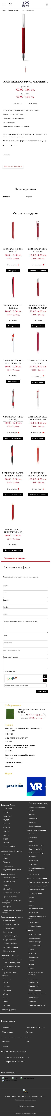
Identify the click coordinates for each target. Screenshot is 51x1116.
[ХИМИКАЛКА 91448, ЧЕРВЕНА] (38, 353)
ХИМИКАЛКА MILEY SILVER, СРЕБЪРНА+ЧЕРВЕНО (13, 419)
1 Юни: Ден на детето (12, 963)
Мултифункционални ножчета (36, 869)
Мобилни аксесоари (36, 853)
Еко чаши (32, 1001)
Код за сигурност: (10, 671)
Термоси (6, 862)
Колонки (32, 841)
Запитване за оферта (14, 558)
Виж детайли (13, 271)
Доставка (29, 1032)
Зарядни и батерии (36, 845)
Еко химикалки (35, 826)
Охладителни (34, 922)
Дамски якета (34, 957)
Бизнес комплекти (10, 877)
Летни (5, 994)
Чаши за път (8, 866)
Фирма (5, 586)
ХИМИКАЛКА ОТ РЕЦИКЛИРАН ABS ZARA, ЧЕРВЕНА (13, 531)
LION (5, 839)
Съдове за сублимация (12, 870)
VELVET (6, 824)
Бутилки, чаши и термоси (11, 851)
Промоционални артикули (12, 917)
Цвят (5, 636)
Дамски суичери (35, 945)
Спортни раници (35, 893)
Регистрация (6, 1027)
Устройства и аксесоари (36, 830)
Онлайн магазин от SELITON (25, 1114)
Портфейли (7, 889)
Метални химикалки (37, 807)
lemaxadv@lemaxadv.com (19, 1057)
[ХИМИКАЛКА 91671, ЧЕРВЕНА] (25, 62)
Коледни (6, 1005)
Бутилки (6, 854)
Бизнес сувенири (7, 874)
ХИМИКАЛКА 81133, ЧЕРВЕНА (13, 306)
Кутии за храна (9, 951)
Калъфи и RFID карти (11, 893)
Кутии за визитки (10, 897)
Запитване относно (10, 657)
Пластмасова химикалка (13, 166)
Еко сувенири (34, 986)
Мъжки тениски (35, 934)
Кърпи (31, 965)
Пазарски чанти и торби (38, 886)
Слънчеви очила (9, 921)
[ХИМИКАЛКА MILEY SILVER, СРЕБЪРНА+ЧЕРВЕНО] (13, 410)
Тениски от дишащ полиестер (36, 973)
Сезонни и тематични (10, 955)
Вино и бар (7, 932)
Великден (7, 979)
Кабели (31, 834)
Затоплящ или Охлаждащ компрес (12, 912)
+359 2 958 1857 (18, 1062)
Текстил (29, 931)
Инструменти (34, 874)
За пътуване (33, 912)
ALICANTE (7, 809)
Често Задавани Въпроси (35, 1027)
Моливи (32, 814)
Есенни (6, 998)
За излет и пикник (10, 947)
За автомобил (34, 860)
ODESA (6, 835)
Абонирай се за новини (14, 762)
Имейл (5, 607)
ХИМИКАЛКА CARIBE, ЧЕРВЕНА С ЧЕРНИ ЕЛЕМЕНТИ (13, 475)
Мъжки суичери (35, 942)
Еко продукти (32, 979)
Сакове (31, 905)
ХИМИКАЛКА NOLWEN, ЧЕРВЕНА (37, 474)
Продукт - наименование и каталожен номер (20, 621)
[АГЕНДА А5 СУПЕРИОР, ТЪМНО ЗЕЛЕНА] (10, 713)
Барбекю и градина (10, 936)
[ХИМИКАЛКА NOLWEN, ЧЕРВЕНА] (38, 466)
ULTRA (6, 820)
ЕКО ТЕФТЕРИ (9, 847)
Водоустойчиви (35, 926)
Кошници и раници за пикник (37, 917)
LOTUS (6, 831)
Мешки (31, 901)
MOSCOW (7, 843)
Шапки (31, 961)
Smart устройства (35, 849)
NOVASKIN (7, 816)
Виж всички (9, 766)
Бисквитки (6, 1042)
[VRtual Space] (36, 787)
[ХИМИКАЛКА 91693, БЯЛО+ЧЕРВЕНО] (38, 410)
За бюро (6, 986)
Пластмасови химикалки (27, 10)
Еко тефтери (33, 982)
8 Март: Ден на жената (12, 959)
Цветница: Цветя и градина (10, 974)
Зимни (5, 1002)
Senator (31, 811)
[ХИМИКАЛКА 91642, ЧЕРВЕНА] (38, 242)
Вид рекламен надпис (11, 650)
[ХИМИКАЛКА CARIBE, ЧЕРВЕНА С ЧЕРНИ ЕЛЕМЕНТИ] (13, 466)
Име (4, 593)
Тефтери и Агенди (8, 805)
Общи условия (7, 1032)
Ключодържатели (9, 928)
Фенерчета (7, 906)
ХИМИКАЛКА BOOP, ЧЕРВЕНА (13, 250)
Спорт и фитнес (9, 940)
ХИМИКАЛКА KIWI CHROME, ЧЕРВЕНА (37, 306)
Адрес (5, 614)
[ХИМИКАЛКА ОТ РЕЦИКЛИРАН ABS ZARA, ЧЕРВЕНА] (13, 522)
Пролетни (7, 990)
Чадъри (6, 885)
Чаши (5, 858)
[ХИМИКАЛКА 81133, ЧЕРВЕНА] (13, 298)
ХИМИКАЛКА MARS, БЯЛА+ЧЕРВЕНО (13, 361)
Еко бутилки (34, 998)
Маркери (32, 822)
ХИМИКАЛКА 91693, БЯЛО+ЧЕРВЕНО (38, 418)
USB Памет (33, 864)
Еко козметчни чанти (37, 1005)
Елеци (31, 949)
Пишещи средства (13, 10)
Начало (4, 10)
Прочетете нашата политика (25, 1100)
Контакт (29, 1037)
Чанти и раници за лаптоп (39, 882)
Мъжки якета (34, 953)
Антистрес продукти (11, 924)
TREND (6, 812)
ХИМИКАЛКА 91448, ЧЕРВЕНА (38, 361)
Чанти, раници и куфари (36, 878)
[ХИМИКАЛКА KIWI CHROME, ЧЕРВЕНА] (38, 298)
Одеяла (31, 968)
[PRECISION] (15, 786)
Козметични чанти (36, 909)
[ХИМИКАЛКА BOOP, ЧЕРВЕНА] (13, 242)
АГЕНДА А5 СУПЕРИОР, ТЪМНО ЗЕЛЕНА (31, 711)
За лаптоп (33, 857)
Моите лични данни (26, 1106)
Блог (27, 1042)
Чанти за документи (37, 890)
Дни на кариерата (10, 943)
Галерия (5, 1046)
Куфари (32, 897)
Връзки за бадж (9, 881)
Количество (7, 643)
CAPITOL (7, 828)
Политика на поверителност (13, 1037)
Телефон (6, 600)
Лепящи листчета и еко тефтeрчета (11, 902)
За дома (6, 983)
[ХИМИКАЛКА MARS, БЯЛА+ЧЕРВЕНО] (13, 353)
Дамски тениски (35, 938)
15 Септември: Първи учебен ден (11, 968)
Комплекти (33, 818)
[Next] (43, 715)
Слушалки (33, 838)
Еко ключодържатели (37, 994)
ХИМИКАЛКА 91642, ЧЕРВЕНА (38, 250)
